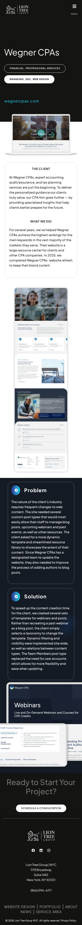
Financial (17, 68)
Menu (74, 14)
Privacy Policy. (69, 920)
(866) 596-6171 (41, 890)
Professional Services (43, 68)
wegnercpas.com (21, 100)
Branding (17, 79)
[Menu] (74, 6)
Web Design (41, 79)
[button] (15, 490)
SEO (28, 79)
